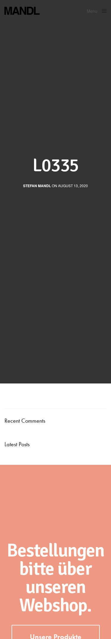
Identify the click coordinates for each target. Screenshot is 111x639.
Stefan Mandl (37, 185)
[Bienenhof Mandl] (42, 10)
